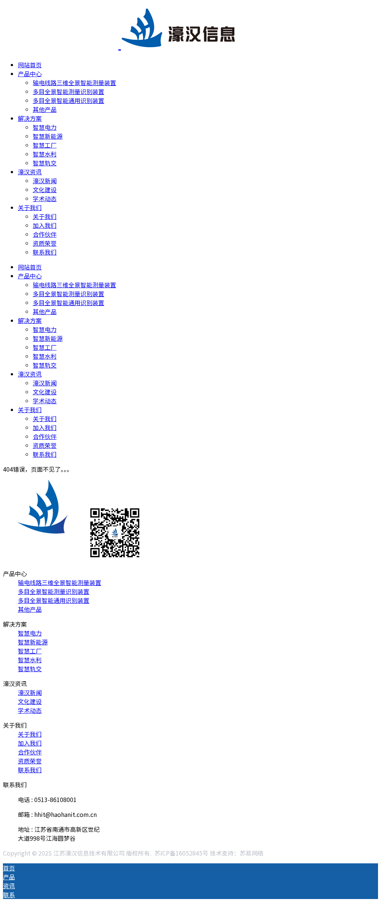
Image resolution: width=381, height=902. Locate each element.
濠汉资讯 (30, 171)
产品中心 (30, 73)
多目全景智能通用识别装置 (68, 100)
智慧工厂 (45, 144)
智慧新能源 (48, 136)
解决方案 (30, 118)
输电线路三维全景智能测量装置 (74, 82)
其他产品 (45, 109)
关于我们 (30, 207)
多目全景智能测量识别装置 (68, 91)
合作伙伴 (45, 234)
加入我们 (45, 225)
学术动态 (45, 198)
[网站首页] (119, 43)
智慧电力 (45, 127)
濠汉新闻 (45, 180)
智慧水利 (45, 153)
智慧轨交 (45, 162)
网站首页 (30, 64)
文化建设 (45, 189)
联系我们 (45, 252)
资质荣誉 (45, 243)
